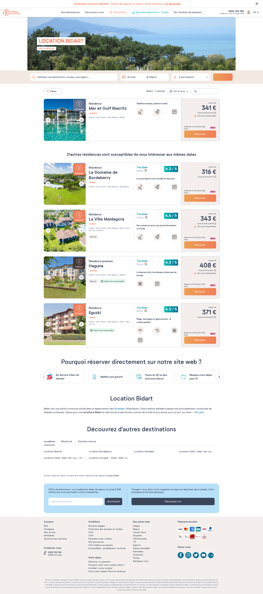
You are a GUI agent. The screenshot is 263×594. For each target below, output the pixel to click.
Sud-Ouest (101, 117)
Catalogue (49, 529)
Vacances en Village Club (195, 582)
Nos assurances (96, 542)
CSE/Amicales (140, 538)
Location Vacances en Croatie (134, 585)
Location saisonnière (124, 590)
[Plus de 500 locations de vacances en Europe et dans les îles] (11, 12)
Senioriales (138, 551)
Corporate (138, 554)
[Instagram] (188, 555)
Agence (137, 545)
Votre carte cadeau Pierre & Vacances (107, 571)
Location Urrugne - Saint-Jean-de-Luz (111, 457)
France (91, 117)
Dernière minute (87, 441)
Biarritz (122, 275)
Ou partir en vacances (208, 587)
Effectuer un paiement (99, 561)
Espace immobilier (141, 548)
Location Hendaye (144, 451)
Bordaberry (124, 187)
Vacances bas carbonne (55, 538)
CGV (90, 535)
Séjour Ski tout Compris (153, 580)
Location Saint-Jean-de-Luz (195, 451)
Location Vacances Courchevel (83, 582)
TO (134, 542)
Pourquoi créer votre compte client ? (106, 565)
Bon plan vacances (145, 587)
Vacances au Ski (85, 580)
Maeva (136, 529)
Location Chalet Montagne (172, 580)
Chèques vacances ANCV (70, 580)
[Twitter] (196, 555)
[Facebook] (181, 555)
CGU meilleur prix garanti (100, 545)
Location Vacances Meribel (144, 582)
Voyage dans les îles (103, 587)
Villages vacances (132, 587)
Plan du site (49, 532)
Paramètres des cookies (100, 538)
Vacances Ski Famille (136, 580)
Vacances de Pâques (52, 580)
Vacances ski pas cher (100, 580)
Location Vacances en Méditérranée (110, 585)
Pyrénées (119, 408)
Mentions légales (96, 526)
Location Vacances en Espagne (157, 585)
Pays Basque (47, 48)
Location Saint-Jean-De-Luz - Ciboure (66, 457)
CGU (90, 532)
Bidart (122, 117)
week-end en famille (139, 590)
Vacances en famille (193, 587)
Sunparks (137, 535)
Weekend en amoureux (177, 587)
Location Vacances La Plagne (105, 582)
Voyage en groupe (118, 587)
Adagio (136, 526)
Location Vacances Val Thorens (60, 582)
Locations (49, 441)
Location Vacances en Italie (178, 585)
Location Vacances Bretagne (86, 585)
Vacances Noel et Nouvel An (71, 587)
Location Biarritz (53, 451)
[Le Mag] (211, 556)
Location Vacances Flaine (125, 582)
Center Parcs (139, 532)
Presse (136, 558)
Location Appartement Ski (119, 580)
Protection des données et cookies (105, 529)
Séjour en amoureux (160, 587)
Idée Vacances (180, 582)
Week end (66, 441)
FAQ (46, 526)
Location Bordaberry (100, 451)
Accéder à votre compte (100, 568)
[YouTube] (203, 555)
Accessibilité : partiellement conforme (107, 548)
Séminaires (49, 535)
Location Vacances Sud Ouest (64, 585)
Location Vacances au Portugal (200, 585)
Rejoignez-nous (140, 561)
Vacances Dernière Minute (164, 582)
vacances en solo (89, 587)
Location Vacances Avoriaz (191, 580)
